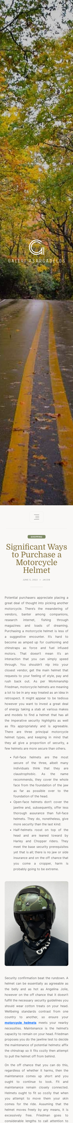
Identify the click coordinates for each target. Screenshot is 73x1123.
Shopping (36, 537)
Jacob (46, 579)
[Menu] (37, 516)
